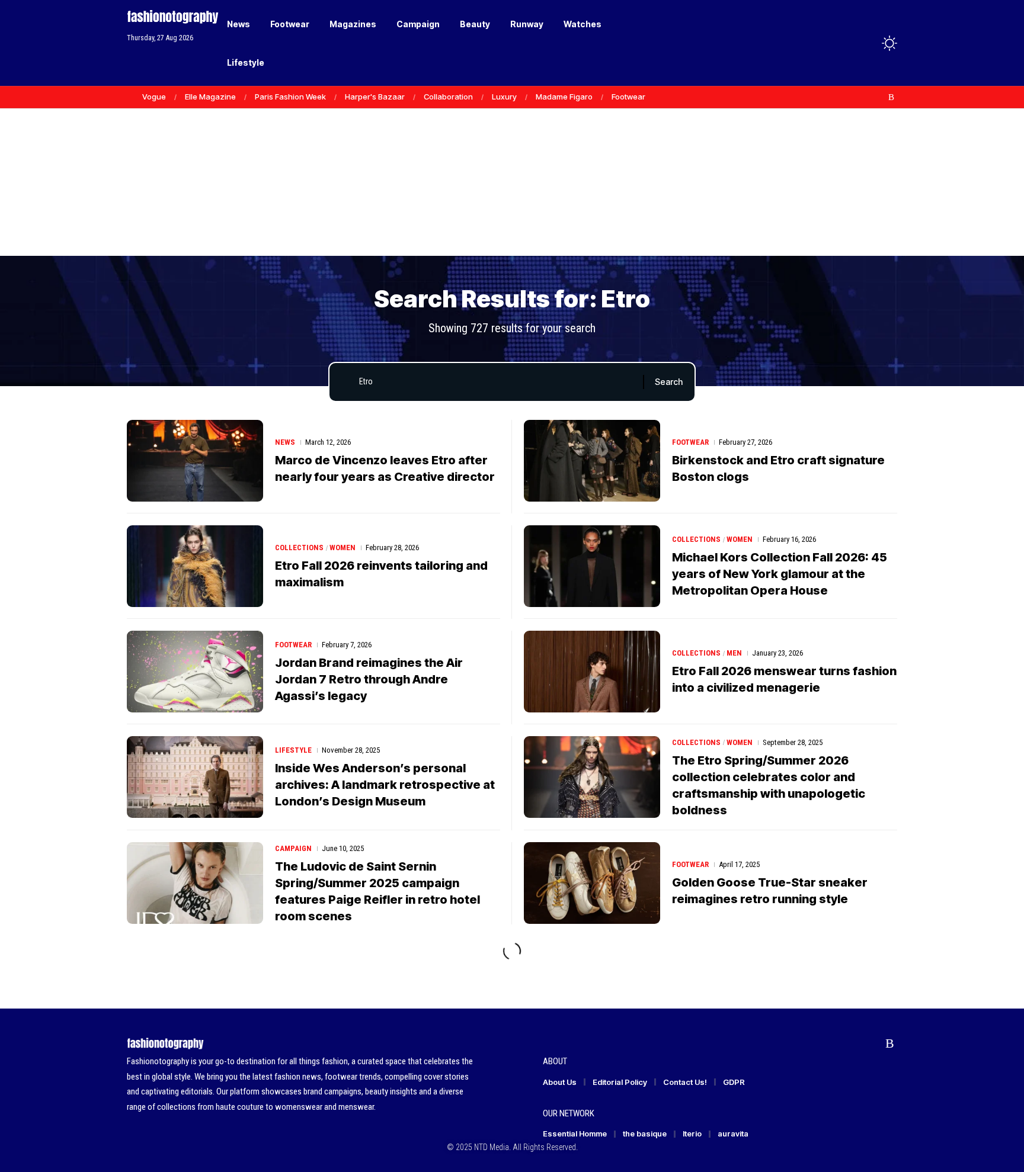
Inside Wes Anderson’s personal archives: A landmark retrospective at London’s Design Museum (385, 784)
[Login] (843, 43)
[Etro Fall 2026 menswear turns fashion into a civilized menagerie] (592, 671)
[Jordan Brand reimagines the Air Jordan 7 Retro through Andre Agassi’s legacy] (195, 671)
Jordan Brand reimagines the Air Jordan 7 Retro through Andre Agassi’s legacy (369, 679)
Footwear (628, 96)
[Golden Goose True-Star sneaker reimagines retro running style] (592, 883)
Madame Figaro (564, 96)
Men (734, 652)
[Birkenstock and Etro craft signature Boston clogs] (592, 461)
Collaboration (448, 96)
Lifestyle (293, 750)
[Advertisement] (512, 166)
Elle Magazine (210, 96)
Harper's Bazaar (375, 96)
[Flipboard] (878, 97)
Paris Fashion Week (290, 96)
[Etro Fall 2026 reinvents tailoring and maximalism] (195, 566)
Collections (299, 547)
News (285, 442)
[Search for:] (496, 382)
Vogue (154, 96)
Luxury (504, 96)
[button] (867, 43)
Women (342, 547)
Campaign (293, 848)
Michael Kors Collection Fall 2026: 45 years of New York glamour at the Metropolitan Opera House (779, 574)
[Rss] (891, 97)
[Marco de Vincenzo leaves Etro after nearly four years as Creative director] (195, 461)
